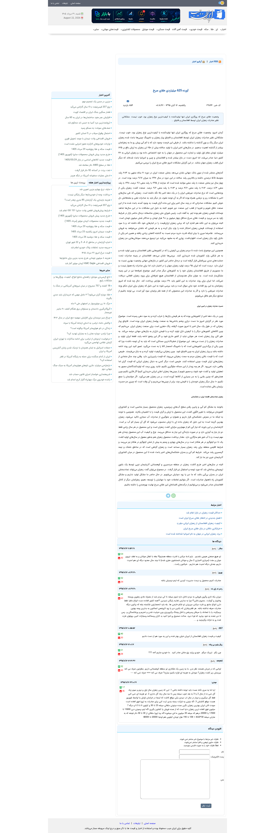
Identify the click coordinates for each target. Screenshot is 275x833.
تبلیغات (65, 3)
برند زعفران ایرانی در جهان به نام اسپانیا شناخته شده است (193, 534)
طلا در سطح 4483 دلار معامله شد (94, 165)
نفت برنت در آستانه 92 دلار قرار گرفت (92, 170)
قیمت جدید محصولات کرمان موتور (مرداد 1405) (87, 221)
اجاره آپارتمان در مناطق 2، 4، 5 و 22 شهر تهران (88, 242)
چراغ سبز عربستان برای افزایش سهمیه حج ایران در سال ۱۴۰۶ (82, 318)
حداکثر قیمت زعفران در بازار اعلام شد (203, 512)
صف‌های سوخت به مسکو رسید (95, 128)
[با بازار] (136, 16)
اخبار (223, 29)
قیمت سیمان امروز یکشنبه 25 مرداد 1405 (90, 231)
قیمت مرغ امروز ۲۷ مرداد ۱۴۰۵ (96, 253)
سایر (96, 29)
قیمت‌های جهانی (109, 29)
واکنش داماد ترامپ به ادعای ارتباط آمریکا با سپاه (87, 323)
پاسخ (214, 548)
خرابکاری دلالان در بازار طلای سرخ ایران (201, 528)
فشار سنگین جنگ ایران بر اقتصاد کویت (91, 112)
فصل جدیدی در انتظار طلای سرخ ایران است (199, 518)
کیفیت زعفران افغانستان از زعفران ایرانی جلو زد (198, 523)
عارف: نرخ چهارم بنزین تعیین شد (94, 189)
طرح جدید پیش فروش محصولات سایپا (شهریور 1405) (84, 154)
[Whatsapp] (173, 497)
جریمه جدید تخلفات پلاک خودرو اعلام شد (90, 247)
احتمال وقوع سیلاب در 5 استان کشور (93, 133)
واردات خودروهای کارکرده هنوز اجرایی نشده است (87, 144)
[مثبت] (119, 554)
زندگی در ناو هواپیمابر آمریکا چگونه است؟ (90, 328)
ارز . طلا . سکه (211, 29)
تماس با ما (55, 3)
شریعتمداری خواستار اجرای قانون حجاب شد (89, 374)
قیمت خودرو (195, 29)
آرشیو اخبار (197, 61)
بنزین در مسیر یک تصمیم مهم (96, 101)
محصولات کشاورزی (130, 29)
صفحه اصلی (75, 3)
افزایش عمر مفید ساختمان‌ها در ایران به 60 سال (87, 117)
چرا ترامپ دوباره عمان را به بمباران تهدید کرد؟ (88, 333)
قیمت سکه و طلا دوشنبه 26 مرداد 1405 (91, 237)
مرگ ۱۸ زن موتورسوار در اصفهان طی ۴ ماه (90, 303)
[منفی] (119, 558)
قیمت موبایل (148, 29)
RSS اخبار (214, 61)
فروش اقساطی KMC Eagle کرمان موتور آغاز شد (87, 263)
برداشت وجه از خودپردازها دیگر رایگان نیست (89, 194)
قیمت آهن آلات (179, 29)
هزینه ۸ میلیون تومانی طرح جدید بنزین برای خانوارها (85, 258)
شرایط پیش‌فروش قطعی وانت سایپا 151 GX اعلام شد (84, 210)
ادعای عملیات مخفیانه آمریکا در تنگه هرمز (90, 175)
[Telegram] (168, 497)
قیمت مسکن (163, 29)
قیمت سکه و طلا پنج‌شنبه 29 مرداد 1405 (90, 149)
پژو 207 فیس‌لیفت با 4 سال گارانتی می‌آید (90, 107)
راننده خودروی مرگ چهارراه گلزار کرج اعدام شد (88, 379)
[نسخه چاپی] (128, 101)
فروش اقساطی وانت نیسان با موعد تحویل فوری (87, 138)
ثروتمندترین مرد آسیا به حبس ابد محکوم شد (89, 123)
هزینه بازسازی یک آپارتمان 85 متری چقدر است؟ (87, 200)
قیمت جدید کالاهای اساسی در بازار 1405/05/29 (87, 160)
